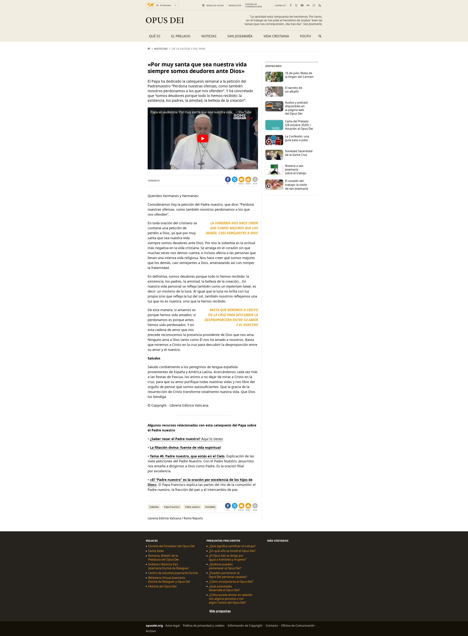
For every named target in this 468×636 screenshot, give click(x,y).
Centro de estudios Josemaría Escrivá (173, 573)
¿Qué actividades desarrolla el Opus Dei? (224, 588)
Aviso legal (172, 625)
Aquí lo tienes (186, 439)
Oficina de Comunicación (253, 5)
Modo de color (215, 5)
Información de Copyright (245, 625)
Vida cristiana (276, 36)
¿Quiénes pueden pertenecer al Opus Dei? (225, 566)
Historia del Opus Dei (162, 586)
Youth (305, 36)
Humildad (210, 507)
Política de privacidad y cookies (203, 625)
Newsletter (235, 5)
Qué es (154, 36)
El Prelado (180, 36)
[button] (248, 180)
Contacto (280, 5)
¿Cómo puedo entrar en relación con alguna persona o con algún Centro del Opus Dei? (230, 599)
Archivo (151, 631)
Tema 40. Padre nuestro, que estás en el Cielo (187, 456)
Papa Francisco (172, 507)
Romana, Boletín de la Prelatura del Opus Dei (163, 557)
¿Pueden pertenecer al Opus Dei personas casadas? (228, 575)
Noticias (208, 36)
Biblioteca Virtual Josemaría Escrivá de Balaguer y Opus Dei (169, 580)
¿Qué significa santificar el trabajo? (232, 546)
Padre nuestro (192, 507)
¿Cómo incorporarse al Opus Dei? (231, 582)
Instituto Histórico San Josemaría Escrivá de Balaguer (168, 566)
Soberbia (154, 507)
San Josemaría (239, 36)
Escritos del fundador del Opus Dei (171, 546)
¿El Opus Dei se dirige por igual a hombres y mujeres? (227, 557)
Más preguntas (220, 611)
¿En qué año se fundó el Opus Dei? (232, 551)
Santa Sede (156, 551)
